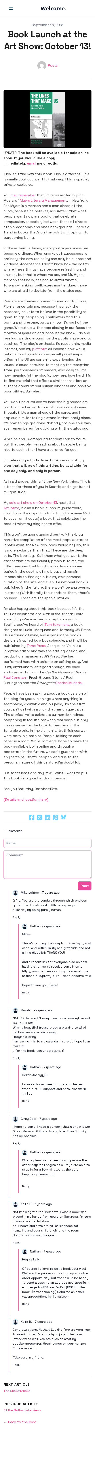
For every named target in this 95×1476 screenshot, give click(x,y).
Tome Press (36, 645)
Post (85, 885)
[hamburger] (11, 8)
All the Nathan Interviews (22, 1410)
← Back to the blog (20, 1422)
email (31, 163)
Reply (16, 917)
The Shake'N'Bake (17, 1391)
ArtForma (11, 508)
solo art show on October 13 (33, 502)
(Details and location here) (26, 799)
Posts (53, 65)
